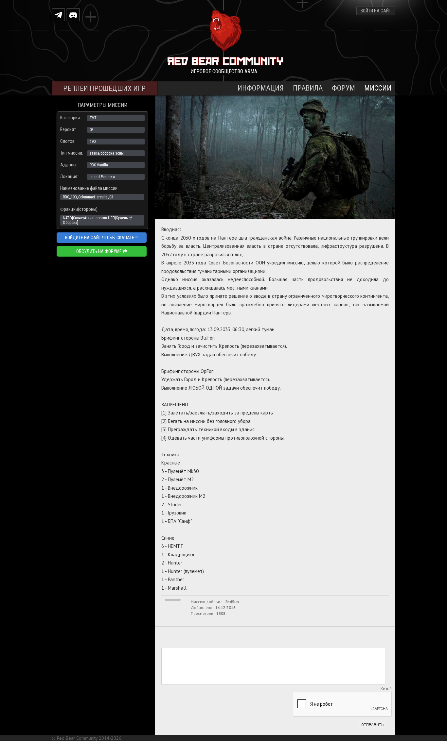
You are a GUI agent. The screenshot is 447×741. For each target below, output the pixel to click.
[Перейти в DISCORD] (73, 14)
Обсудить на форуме (99, 251)
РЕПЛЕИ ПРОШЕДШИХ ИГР (104, 88)
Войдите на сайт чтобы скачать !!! (101, 237)
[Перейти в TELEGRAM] (58, 14)
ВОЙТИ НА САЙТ (376, 10)
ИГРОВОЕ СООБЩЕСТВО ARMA (223, 71)
